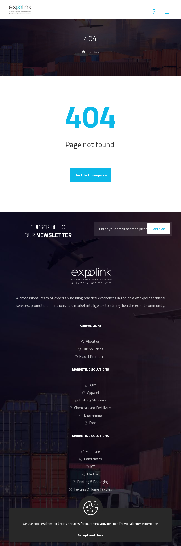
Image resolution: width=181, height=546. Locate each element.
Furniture (93, 451)
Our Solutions (93, 349)
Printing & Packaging (93, 481)
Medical (93, 474)
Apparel (93, 392)
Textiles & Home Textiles (93, 489)
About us (93, 341)
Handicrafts (93, 459)
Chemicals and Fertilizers (92, 407)
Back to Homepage (90, 175)
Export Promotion (93, 356)
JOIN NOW (159, 228)
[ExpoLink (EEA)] (20, 9)
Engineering (93, 415)
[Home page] (84, 51)
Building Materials (92, 400)
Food (93, 422)
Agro (92, 385)
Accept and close (90, 535)
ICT (92, 466)
